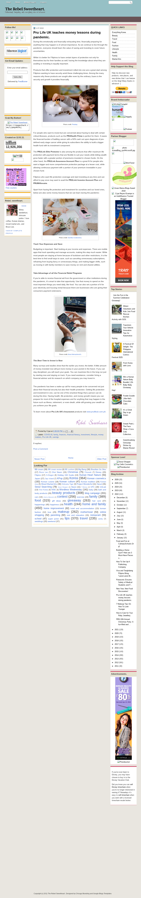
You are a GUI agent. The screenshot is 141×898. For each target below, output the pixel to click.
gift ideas (56, 501)
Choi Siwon (57, 472)
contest (62, 496)
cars (36, 497)
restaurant (95, 515)
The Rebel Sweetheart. (25, 9)
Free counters (11, 188)
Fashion (115, 46)
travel (84, 518)
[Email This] (64, 431)
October (120, 505)
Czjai (24, 206)
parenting (55, 515)
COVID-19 (48, 435)
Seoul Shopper (63, 487)
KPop (60, 478)
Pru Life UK (46, 437)
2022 (117, 494)
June (119, 519)
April (118, 527)
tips (67, 518)
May (118, 523)
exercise (80, 497)
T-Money (84, 487)
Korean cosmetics (96, 478)
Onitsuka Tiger (67, 484)
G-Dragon (50, 475)
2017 (117, 644)
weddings (39, 521)
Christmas (73, 472)
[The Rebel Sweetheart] (17, 123)
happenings (40, 504)
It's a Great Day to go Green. (127, 412)
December (121, 498)
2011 (117, 666)
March (119, 530)
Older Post (101, 459)
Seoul (99, 484)
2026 (117, 479)
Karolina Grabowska (74, 237)
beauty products (63, 493)
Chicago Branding (83, 894)
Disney (98, 472)
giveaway (74, 500)
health (68, 504)
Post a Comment (40, 449)
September (121, 508)
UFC (93, 487)
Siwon (73, 487)
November (121, 501)
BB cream (39, 469)
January (120, 538)
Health (114, 52)
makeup (63, 511)
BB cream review (55, 469)
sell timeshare (123, 795)
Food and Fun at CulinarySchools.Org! (125, 544)
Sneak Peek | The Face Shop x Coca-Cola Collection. (128, 429)
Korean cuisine (47, 482)
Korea (73, 478)
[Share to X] (69, 431)
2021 (117, 630)
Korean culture (67, 481)
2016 (117, 648)
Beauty (115, 36)
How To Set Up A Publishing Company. (123, 564)
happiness (54, 504)
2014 (117, 655)
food (38, 500)
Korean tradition (88, 482)
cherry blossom (48, 497)
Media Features (30, 2)
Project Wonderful (84, 484)
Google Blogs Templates (102, 894)
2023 (117, 490)
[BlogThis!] (66, 431)
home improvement (54, 508)
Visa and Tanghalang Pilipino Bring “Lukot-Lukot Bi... (124, 573)
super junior (53, 519)
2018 (117, 641)
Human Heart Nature (90, 475)
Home (8, 2)
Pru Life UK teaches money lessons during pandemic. (124, 597)
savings (56, 437)
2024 (117, 487)
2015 (117, 651)
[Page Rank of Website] (17, 157)
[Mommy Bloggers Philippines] (125, 185)
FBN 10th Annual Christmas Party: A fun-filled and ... (124, 622)
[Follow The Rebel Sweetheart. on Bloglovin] (17, 54)
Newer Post (39, 459)
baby (91, 490)
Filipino (38, 475)
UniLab (103, 487)
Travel (114, 39)
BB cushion (69, 469)
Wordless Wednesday (70, 489)
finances (62, 435)
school (38, 518)
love (49, 512)
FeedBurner (22, 81)
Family (114, 56)
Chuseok (88, 472)
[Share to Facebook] (72, 431)
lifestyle (94, 435)
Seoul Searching (43, 486)
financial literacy (73, 435)
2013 (117, 659)
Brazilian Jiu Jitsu (98, 469)
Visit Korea (43, 490)
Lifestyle (115, 49)
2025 (117, 483)
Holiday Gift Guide (65, 475)
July (118, 516)
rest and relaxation (75, 515)
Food (114, 42)
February (120, 534)
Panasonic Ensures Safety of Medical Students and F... (124, 582)
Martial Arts (116, 59)
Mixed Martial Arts (49, 484)
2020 (117, 633)
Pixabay (74, 124)
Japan (37, 478)
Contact (43, 2)
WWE (53, 490)
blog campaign (92, 493)
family (55, 435)
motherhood (86, 512)
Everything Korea (119, 32)
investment (85, 435)
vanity (100, 519)
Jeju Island (49, 479)
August (119, 512)
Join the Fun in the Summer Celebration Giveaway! (120, 298)
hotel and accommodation (82, 508)
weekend (51, 521)
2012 (117, 662)
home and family (94, 504)
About (17, 2)
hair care (96, 501)
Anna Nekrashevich (74, 354)
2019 (117, 637)
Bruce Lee (43, 472)
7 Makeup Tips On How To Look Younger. (123, 606)
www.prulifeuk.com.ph (96, 412)
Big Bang (82, 469)
